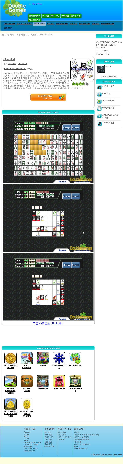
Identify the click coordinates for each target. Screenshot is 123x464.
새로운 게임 (29, 429)
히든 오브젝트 (34, 20)
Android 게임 (108, 123)
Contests (61, 439)
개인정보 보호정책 (81, 437)
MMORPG (48, 444)
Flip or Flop (37, 4)
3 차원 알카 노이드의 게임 (110, 116)
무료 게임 (65, 16)
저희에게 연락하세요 (82, 444)
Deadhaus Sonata (31, 444)
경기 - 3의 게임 (62, 23)
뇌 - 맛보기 (32, 35)
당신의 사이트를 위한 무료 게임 (86, 435)
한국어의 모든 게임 (109, 76)
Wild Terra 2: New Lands (31, 450)
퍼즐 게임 (95, 23)
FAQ (76, 446)
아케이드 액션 (9, 23)
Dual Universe (29, 451)
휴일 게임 (50, 23)
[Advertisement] (47, 47)
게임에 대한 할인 (64, 437)
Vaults (26, 440)
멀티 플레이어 (34, 16)
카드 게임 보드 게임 (24, 23)
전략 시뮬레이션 (107, 23)
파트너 (76, 432)
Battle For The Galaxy (32, 442)
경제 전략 (8, 28)
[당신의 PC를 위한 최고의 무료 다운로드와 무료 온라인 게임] (14, 9)
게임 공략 (62, 435)
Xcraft (26, 434)
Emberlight (28, 447)
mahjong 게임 (108, 108)
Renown (27, 432)
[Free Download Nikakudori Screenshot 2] (48, 218)
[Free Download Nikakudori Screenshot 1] (48, 149)
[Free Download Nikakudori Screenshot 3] (48, 287)
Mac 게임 (55, 16)
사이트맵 (77, 442)
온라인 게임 (75, 16)
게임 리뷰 (62, 432)
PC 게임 (45, 16)
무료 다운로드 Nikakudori (48, 323)
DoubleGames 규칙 (81, 439)
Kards (26, 438)
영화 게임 (73, 23)
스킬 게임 (48, 442)
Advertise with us (80, 448)
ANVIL (26, 436)
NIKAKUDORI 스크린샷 (48, 112)
